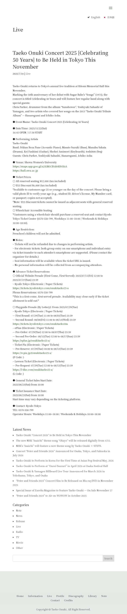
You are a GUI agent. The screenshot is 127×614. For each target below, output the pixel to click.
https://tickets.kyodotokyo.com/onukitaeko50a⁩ (40, 323)
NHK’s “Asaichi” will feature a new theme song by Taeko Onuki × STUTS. (59, 445)
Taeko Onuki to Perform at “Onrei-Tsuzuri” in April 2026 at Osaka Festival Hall (62, 466)
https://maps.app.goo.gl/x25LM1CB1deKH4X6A (40, 166)
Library (92, 596)
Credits (68, 600)
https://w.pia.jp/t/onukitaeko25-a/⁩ (32, 353)
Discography (76, 596)
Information (35, 596)
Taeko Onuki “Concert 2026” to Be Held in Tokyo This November (53, 435)
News (19, 515)
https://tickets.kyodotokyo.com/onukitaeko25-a (41, 288)
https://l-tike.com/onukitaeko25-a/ (33, 369)
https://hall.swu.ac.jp (25, 170)
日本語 (110, 17)
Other (19, 548)
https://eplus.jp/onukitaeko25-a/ (31, 340)
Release (20, 521)
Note (18, 510)
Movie (19, 542)
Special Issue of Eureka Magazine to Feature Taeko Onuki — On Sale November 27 (64, 490)
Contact (55, 600)
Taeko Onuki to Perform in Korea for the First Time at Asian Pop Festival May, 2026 (65, 460)
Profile (60, 596)
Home (20, 596)
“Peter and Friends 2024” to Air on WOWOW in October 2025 (51, 495)
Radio (19, 531)
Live (28, 73)
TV (17, 537)
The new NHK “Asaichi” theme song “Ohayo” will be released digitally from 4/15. (63, 440)
